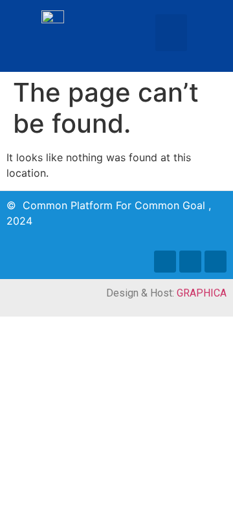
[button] (171, 32)
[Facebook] (165, 262)
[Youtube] (216, 262)
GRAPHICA (202, 293)
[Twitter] (190, 262)
